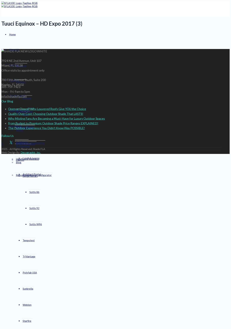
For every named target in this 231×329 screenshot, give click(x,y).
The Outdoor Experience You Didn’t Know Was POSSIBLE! (46, 128)
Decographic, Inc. (31, 152)
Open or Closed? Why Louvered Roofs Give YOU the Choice (47, 109)
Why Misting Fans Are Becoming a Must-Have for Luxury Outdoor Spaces (56, 118)
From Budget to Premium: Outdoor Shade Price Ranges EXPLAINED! (53, 123)
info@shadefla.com (14, 96)
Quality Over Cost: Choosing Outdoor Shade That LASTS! (45, 114)
